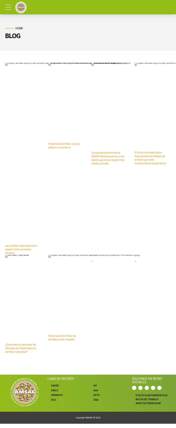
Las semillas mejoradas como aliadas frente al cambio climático (21, 249)
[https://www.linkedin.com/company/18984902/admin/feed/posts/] (160, 388)
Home (19, 28)
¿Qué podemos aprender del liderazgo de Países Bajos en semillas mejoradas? (20, 348)
